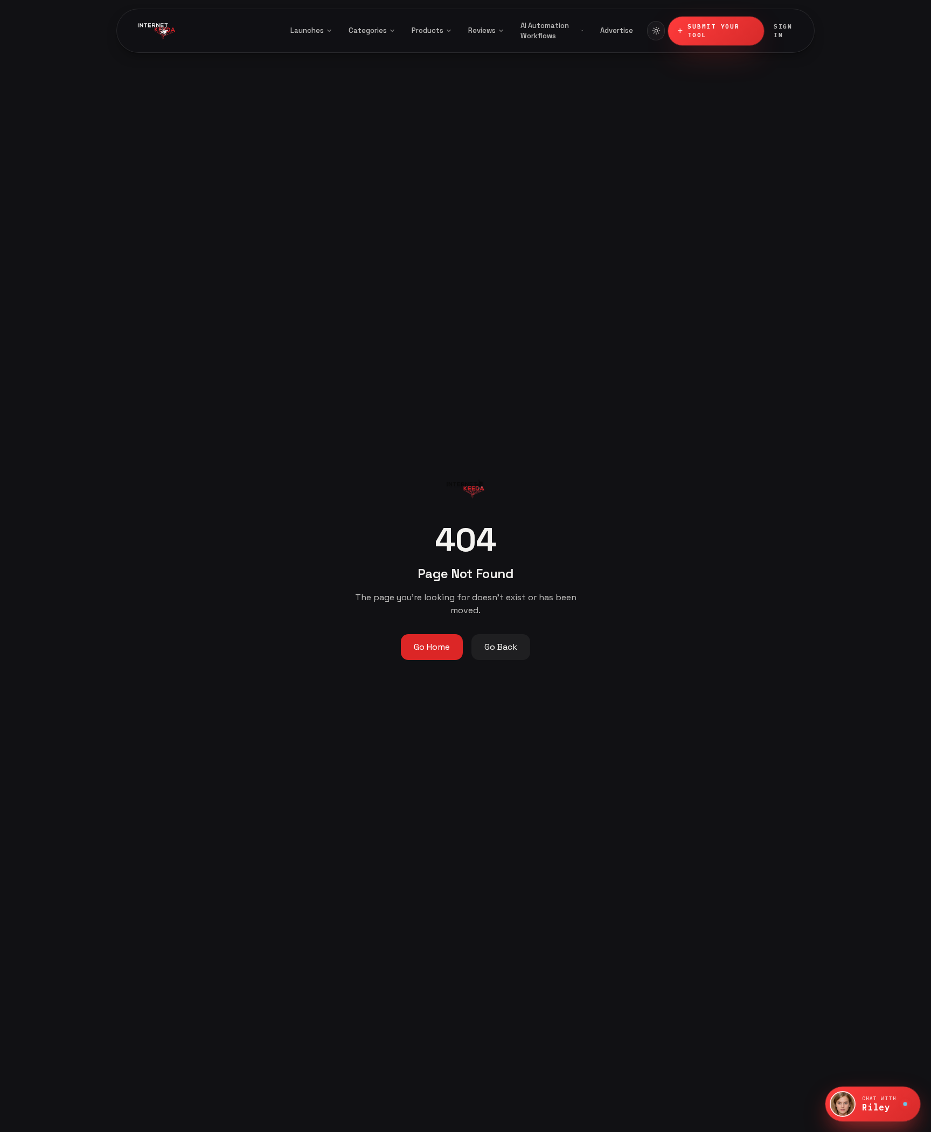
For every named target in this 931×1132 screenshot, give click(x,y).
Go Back (500, 646)
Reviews (482, 30)
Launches (307, 30)
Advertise (616, 30)
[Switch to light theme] (656, 30)
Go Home (432, 646)
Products (427, 30)
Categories (368, 30)
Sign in (783, 31)
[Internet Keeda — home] (201, 30)
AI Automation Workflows (544, 31)
